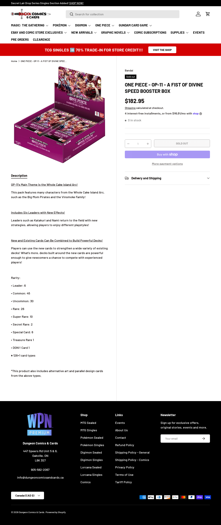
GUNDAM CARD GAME (133, 25)
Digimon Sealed (91, 452)
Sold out (182, 143)
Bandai (129, 70)
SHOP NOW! (52, 3)
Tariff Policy (123, 482)
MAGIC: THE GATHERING (27, 25)
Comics (85, 482)
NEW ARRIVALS (82, 32)
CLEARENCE (41, 39)
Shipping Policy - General (132, 452)
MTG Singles (88, 430)
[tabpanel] (59, 284)
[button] (208, 14)
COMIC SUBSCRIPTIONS (150, 32)
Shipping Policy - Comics (132, 460)
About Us (121, 430)
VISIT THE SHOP (162, 49)
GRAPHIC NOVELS (113, 32)
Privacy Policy (124, 467)
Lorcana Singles (91, 475)
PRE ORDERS (20, 39)
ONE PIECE (102, 25)
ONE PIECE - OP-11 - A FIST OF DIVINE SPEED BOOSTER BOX (44, 61)
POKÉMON (60, 25)
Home (14, 61)
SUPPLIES (178, 32)
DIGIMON (81, 25)
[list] (59, 114)
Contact (120, 437)
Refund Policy (124, 445)
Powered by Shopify (56, 512)
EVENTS (199, 32)
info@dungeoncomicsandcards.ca (40, 477)
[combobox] (122, 14)
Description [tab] (19, 175)
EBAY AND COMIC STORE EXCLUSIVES (37, 32)
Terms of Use (124, 475)
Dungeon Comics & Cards (31, 512)
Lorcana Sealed (91, 467)
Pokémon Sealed (91, 437)
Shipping (130, 107)
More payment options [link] (167, 164)
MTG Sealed (88, 423)
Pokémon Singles (92, 445)
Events (120, 423)
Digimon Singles (91, 460)
